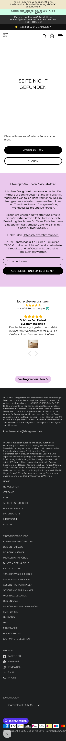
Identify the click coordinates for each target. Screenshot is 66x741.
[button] (30, 353)
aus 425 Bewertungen (31, 308)
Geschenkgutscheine (44, 248)
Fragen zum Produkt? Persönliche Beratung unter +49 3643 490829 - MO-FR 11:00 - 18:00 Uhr (33, 19)
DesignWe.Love (35, 731)
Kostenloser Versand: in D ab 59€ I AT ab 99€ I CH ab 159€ (33, 12)
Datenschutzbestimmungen (41, 235)
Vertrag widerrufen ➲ (33, 379)
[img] (33, 305)
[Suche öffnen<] (44, 36)
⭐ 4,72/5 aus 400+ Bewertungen (33, 27)
